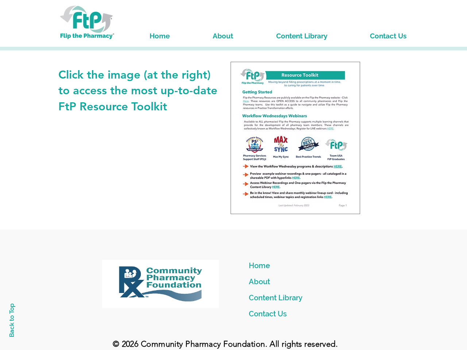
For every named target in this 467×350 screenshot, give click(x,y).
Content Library (275, 297)
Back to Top (11, 320)
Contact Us (268, 313)
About (259, 281)
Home (259, 265)
